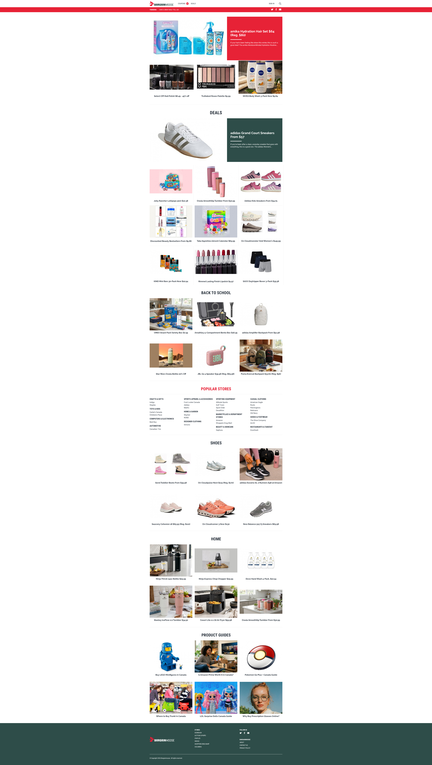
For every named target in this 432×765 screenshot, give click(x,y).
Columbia (198, 747)
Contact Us (244, 745)
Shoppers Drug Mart (202, 744)
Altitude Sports (200, 735)
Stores (197, 730)
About (242, 742)
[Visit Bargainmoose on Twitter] (272, 9)
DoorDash (198, 733)
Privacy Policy (245, 748)
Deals (193, 3)
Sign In (271, 3)
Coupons (181, 3)
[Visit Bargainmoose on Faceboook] (276, 9)
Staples (197, 738)
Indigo (197, 741)
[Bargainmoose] (161, 3)
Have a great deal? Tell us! (169, 10)
